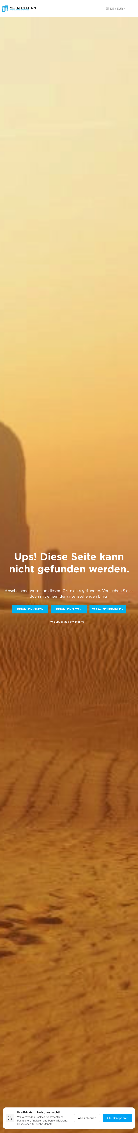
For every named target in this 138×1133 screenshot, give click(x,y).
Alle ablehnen (87, 1118)
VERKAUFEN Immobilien (107, 609)
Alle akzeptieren (117, 1118)
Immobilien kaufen (30, 609)
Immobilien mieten (68, 609)
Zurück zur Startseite (69, 622)
